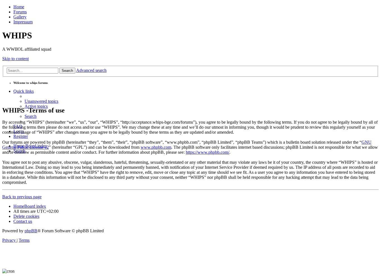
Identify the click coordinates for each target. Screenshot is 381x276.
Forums (20, 11)
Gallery (19, 16)
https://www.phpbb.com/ (207, 152)
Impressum (23, 21)
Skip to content (15, 58)
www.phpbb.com (156, 147)
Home (18, 6)
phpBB (31, 230)
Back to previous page (22, 196)
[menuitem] (41, 101)
